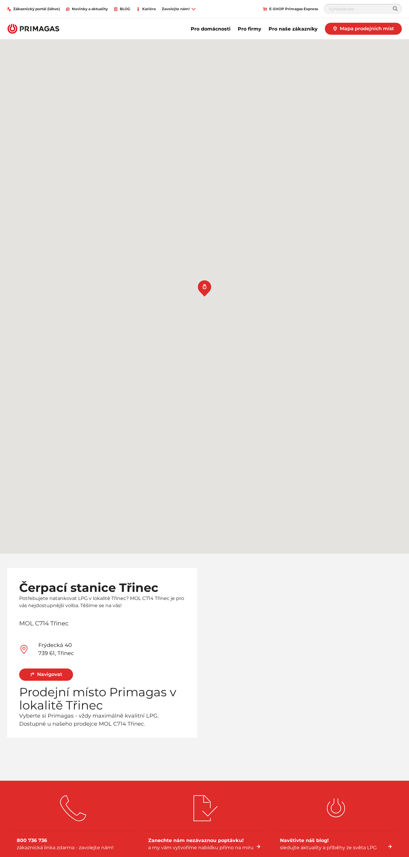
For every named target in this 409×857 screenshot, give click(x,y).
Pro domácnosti (211, 29)
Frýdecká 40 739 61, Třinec (56, 649)
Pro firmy (249, 29)
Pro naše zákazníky (293, 29)
